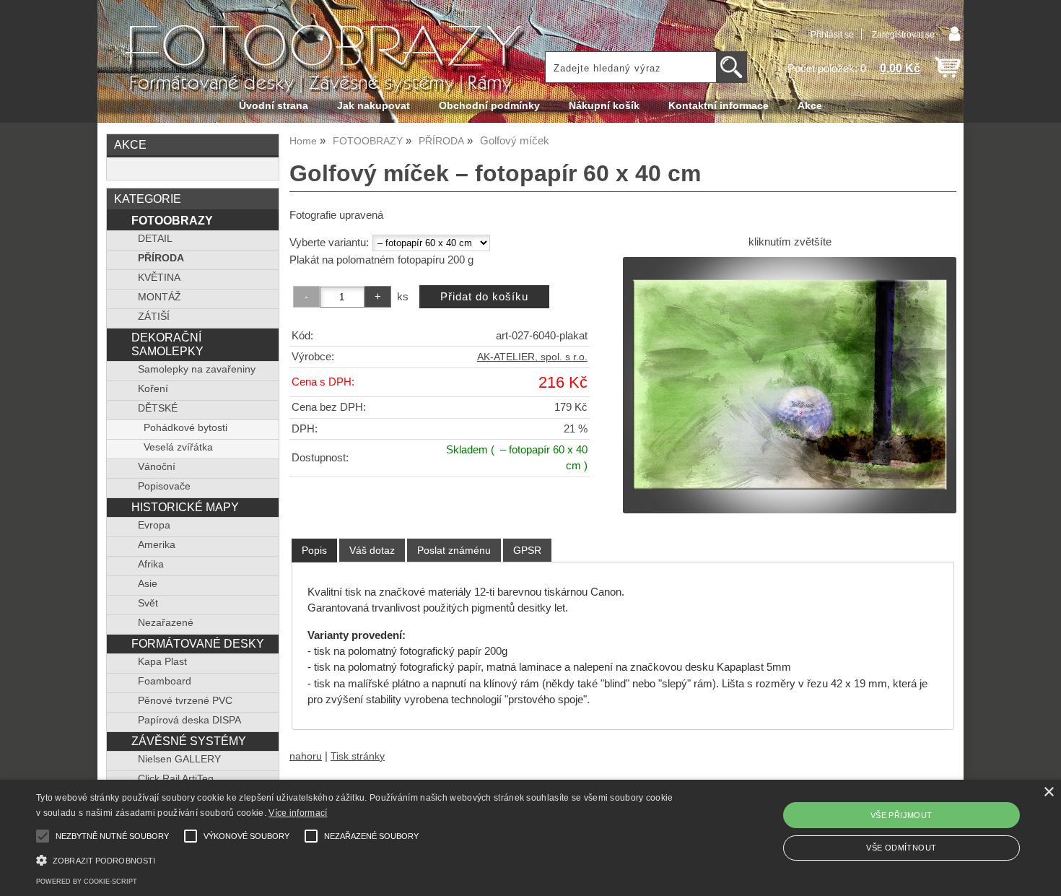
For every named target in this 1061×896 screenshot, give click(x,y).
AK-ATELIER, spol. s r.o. (532, 357)
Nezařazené (165, 622)
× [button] (1048, 792)
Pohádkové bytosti (185, 427)
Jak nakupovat (373, 105)
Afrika (151, 564)
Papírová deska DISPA (189, 720)
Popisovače (164, 486)
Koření (153, 388)
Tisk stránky (358, 756)
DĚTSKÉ (158, 408)
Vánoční (156, 466)
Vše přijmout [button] (901, 815)
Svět (148, 603)
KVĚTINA (159, 277)
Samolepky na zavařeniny (197, 369)
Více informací (297, 813)
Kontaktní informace (718, 105)
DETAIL (155, 238)
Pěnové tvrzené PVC (185, 700)
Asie (147, 583)
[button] (357, 859)
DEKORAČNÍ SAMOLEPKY (167, 344)
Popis (314, 550)
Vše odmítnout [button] (901, 847)
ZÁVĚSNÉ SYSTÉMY (188, 740)
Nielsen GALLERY (179, 759)
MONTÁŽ (159, 297)
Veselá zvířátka (178, 447)
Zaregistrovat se (903, 35)
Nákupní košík (604, 105)
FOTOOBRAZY (172, 220)
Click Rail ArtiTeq (176, 778)
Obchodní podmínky (489, 105)
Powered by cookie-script (86, 881)
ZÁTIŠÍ (154, 316)
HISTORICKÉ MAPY (185, 506)
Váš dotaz (372, 550)
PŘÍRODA (161, 258)
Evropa (154, 525)
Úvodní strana (273, 105)
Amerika (156, 544)
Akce (810, 105)
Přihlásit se (832, 35)
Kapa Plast (162, 661)
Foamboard (164, 681)
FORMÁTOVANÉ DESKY (197, 643)
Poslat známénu (454, 550)
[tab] (314, 550)
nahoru (305, 756)
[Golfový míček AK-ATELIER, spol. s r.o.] (789, 385)
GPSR (527, 550)
